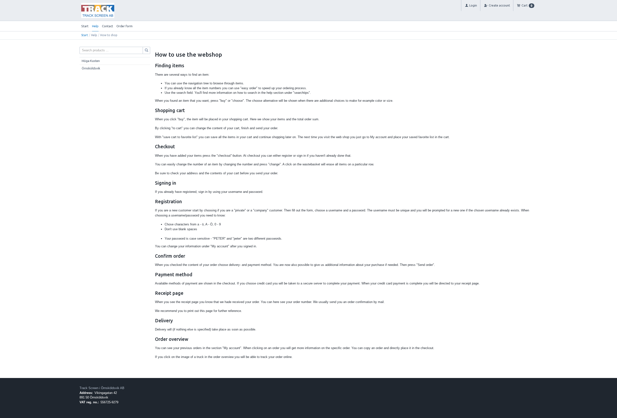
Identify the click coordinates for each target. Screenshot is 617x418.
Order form (124, 26)
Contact (107, 26)
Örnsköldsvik (91, 68)
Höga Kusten (91, 60)
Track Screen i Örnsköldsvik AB (102, 388)
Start (84, 26)
